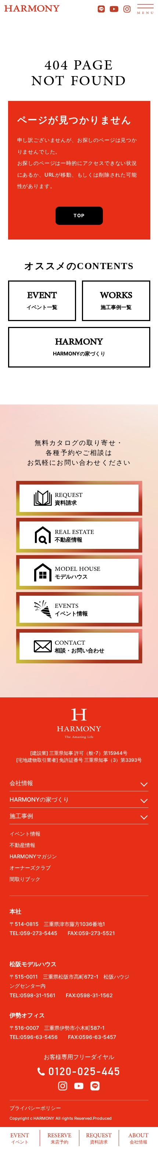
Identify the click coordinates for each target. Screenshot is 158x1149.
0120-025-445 (85, 1071)
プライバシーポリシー (35, 1108)
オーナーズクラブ (30, 867)
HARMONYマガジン (33, 856)
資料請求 (99, 1138)
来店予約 (59, 1138)
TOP (78, 215)
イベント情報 (25, 833)
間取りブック (25, 879)
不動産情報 (22, 845)
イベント (19, 1138)
